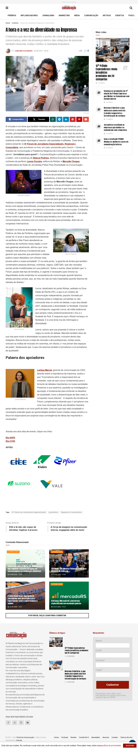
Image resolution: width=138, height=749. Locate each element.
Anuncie (106, 737)
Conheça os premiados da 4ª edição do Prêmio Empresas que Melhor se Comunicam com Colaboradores (116, 95)
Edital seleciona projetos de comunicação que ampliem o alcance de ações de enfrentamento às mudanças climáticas (25, 569)
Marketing (64, 15)
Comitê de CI (84, 737)
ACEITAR (130, 746)
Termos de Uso (126, 737)
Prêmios (12, 15)
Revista (73, 737)
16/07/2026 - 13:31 (15, 607)
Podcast (133, 15)
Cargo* (99, 670)
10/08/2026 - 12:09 (58, 574)
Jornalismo (48, 15)
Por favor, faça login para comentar (47, 615)
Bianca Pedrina (41, 157)
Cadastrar (112, 684)
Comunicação (91, 15)
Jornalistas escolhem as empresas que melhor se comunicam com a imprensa (115, 127)
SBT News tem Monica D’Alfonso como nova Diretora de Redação (68, 570)
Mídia (77, 15)
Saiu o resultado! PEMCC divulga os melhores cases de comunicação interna (116, 142)
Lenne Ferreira (34, 161)
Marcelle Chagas (71, 161)
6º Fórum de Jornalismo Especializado (29, 512)
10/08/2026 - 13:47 (15, 574)
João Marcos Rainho (23, 51)
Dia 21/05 (10, 441)
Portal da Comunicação (25, 737)
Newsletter (96, 737)
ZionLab (19, 740)
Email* (99, 650)
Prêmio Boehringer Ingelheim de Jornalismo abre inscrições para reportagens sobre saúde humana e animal (23, 600)
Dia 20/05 (10, 437)
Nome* (99, 641)
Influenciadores (29, 15)
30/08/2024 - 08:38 (41, 51)
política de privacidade (111, 745)
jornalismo (53, 512)
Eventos (119, 15)
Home (8, 23)
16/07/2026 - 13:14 (58, 607)
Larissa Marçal (44, 370)
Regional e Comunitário (71, 512)
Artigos (107, 15)
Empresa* (100, 660)
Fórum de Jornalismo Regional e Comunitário (37, 23)
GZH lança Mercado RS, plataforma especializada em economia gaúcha (66, 602)
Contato (115, 737)
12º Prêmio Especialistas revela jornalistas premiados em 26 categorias (106, 72)
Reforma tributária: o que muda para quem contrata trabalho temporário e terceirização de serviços (114, 111)
